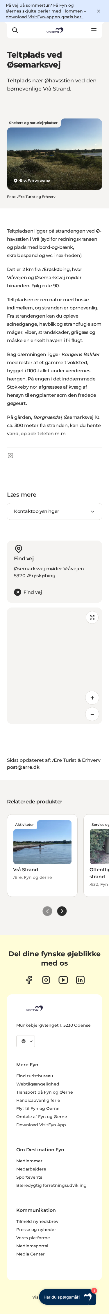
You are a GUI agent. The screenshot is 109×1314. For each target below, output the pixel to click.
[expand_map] (92, 617)
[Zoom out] (92, 714)
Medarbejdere (31, 1169)
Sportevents (29, 1177)
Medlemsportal (32, 1246)
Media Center (30, 1254)
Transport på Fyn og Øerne (44, 1092)
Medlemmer (29, 1161)
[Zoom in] (92, 698)
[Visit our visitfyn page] (46, 980)
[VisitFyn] (34, 1008)
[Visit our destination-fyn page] (80, 980)
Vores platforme (33, 1237)
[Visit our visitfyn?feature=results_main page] (63, 980)
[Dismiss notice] (98, 11)
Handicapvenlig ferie (38, 1100)
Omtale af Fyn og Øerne (41, 1116)
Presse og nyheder (36, 1229)
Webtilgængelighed (37, 1084)
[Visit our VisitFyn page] (29, 980)
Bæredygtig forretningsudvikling (51, 1185)
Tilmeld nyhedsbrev (37, 1221)
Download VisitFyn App (41, 1124)
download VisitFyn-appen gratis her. (44, 17)
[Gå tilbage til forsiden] (54, 30)
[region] (54, 666)
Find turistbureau (34, 1076)
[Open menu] (94, 30)
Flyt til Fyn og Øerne (38, 1108)
